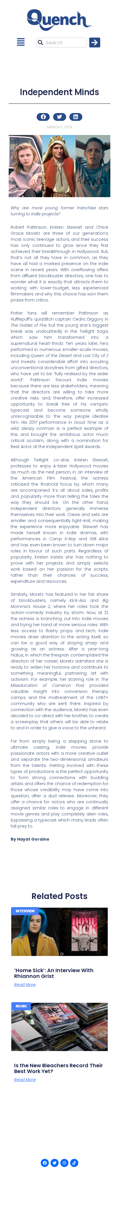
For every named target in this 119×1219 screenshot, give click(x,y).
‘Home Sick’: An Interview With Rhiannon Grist (54, 973)
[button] (21, 43)
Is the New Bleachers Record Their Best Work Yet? (58, 1068)
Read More (25, 985)
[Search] (94, 42)
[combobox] (61, 42)
